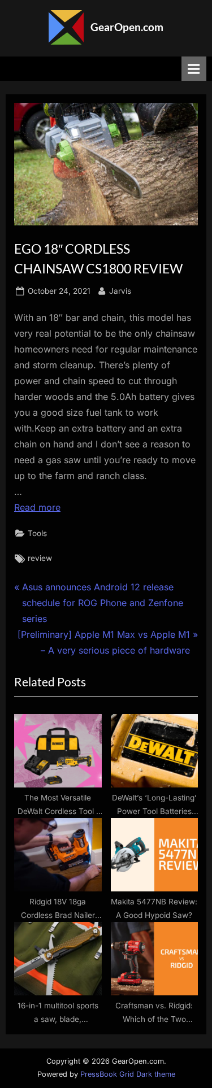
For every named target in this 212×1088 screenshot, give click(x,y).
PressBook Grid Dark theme (127, 1074)
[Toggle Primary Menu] (193, 68)
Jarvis (120, 290)
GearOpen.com (126, 26)
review (40, 558)
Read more (37, 507)
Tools (37, 533)
